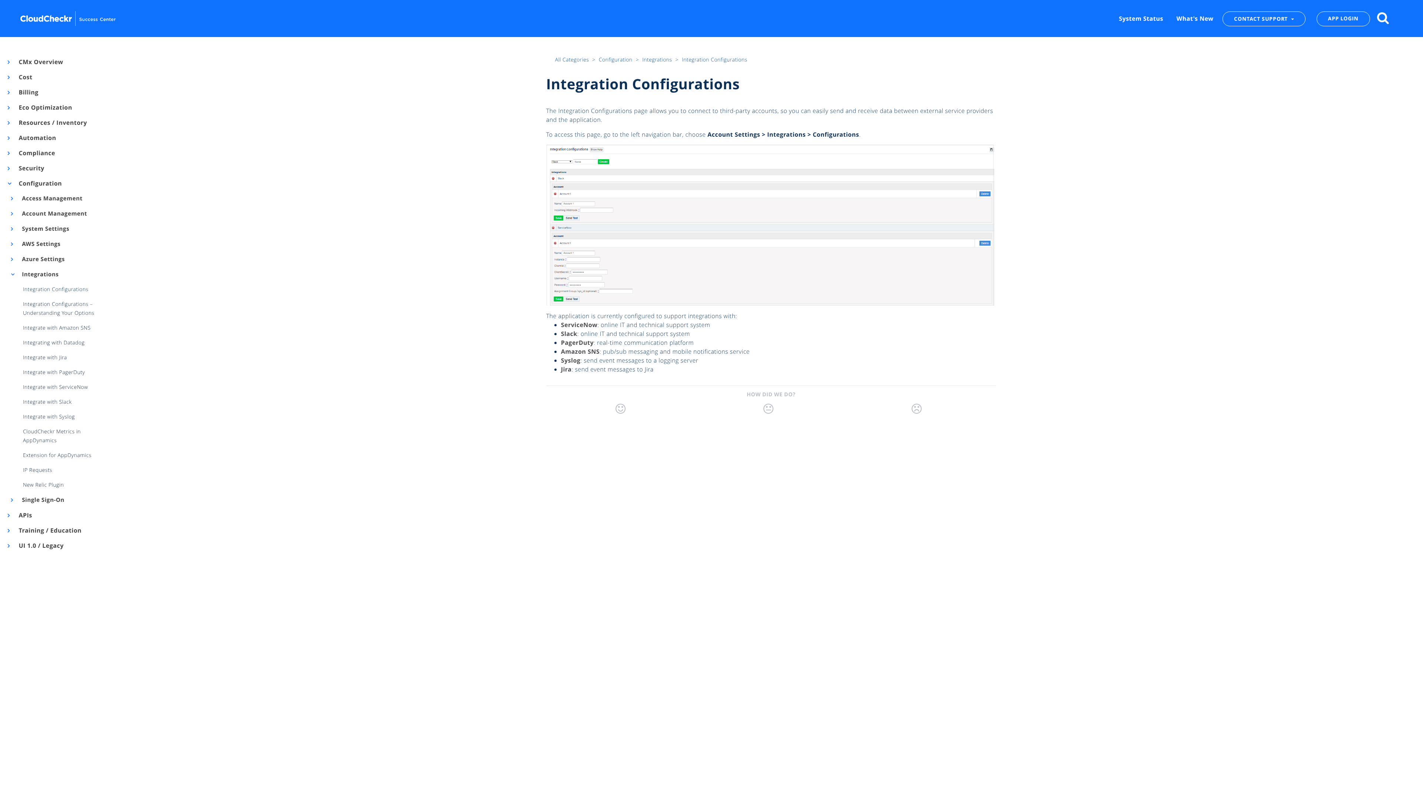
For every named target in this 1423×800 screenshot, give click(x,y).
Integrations (40, 274)
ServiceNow (579, 325)
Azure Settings (43, 259)
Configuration (40, 183)
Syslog (571, 360)
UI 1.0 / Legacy (41, 545)
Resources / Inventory (52, 123)
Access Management (52, 198)
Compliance (36, 153)
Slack (569, 334)
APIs (25, 515)
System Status (1141, 18)
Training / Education (50, 530)
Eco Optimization (45, 107)
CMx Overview (40, 62)
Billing (28, 92)
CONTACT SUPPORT (1261, 18)
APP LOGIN (1343, 18)
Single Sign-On (42, 500)
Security (31, 168)
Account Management (54, 213)
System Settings (45, 229)
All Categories (572, 59)
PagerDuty (577, 343)
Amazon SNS (580, 351)
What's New (1195, 18)
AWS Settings (41, 244)
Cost (25, 77)
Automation (37, 138)
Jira (566, 369)
